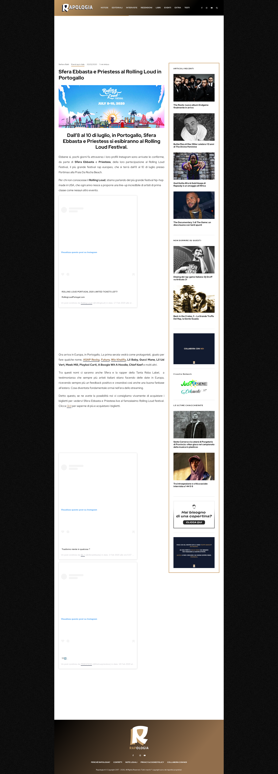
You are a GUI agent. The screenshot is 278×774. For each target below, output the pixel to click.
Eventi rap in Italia (77, 64)
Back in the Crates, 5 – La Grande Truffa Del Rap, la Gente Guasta (193, 317)
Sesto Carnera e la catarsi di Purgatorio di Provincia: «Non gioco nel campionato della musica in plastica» (193, 444)
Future (105, 359)
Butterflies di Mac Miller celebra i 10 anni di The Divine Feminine (193, 145)
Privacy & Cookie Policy (152, 762)
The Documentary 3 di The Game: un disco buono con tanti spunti (192, 223)
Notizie (104, 7)
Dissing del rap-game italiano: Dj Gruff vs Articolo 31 (192, 278)
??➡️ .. (65, 658)
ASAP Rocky (91, 359)
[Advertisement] (139, 41)
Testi (187, 7)
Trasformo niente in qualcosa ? (76, 549)
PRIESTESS (86, 664)
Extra (178, 7)
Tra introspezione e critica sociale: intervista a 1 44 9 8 (190, 485)
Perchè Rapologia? (100, 762)
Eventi (167, 7)
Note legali (131, 762)
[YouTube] (211, 8)
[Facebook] (202, 8)
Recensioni (146, 7)
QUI (69, 406)
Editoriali (117, 7)
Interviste (131, 7)
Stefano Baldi (64, 64)
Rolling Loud (86, 303)
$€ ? (83, 555)
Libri (158, 7)
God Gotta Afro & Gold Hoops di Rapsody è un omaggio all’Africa (189, 184)
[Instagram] (206, 8)
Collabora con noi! (177, 762)
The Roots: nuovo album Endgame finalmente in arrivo (191, 106)
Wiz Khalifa (118, 359)
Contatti (117, 762)
